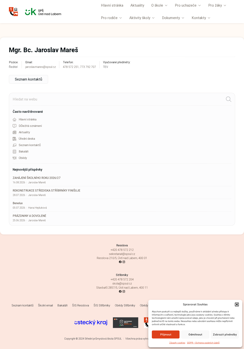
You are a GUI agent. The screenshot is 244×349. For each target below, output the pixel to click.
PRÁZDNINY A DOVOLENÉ (29, 216)
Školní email (45, 305)
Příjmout (165, 334)
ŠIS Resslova (80, 305)
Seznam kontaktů (22, 305)
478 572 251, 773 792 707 (79, 67)
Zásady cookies (177, 342)
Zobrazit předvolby (225, 334)
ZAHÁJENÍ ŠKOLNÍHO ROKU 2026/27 (36, 178)
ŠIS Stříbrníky (102, 305)
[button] (237, 304)
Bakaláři (63, 305)
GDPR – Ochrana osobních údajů (203, 342)
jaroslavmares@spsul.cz (40, 67)
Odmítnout (195, 334)
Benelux (18, 203)
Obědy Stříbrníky (125, 305)
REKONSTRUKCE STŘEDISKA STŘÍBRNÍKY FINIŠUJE (46, 190)
